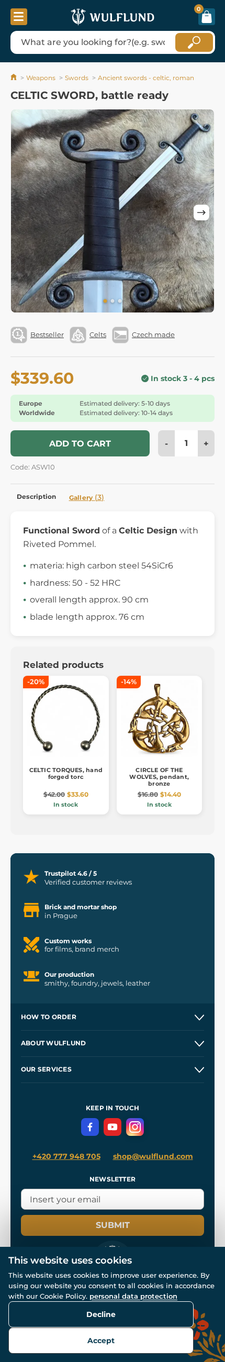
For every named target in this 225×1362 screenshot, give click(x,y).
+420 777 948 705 (66, 1156)
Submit (113, 1225)
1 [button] (105, 301)
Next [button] (201, 212)
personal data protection (133, 1296)
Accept (101, 1340)
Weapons (40, 78)
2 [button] (112, 301)
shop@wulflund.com (153, 1156)
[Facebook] (90, 1127)
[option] (112, 212)
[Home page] (14, 78)
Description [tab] (37, 496)
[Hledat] (194, 42)
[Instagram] (135, 1127)
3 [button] (120, 301)
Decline (101, 1314)
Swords (76, 78)
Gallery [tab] (87, 497)
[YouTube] (112, 1127)
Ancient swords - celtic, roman (146, 78)
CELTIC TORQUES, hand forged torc (66, 773)
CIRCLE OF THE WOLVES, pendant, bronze (159, 776)
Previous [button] (23, 212)
